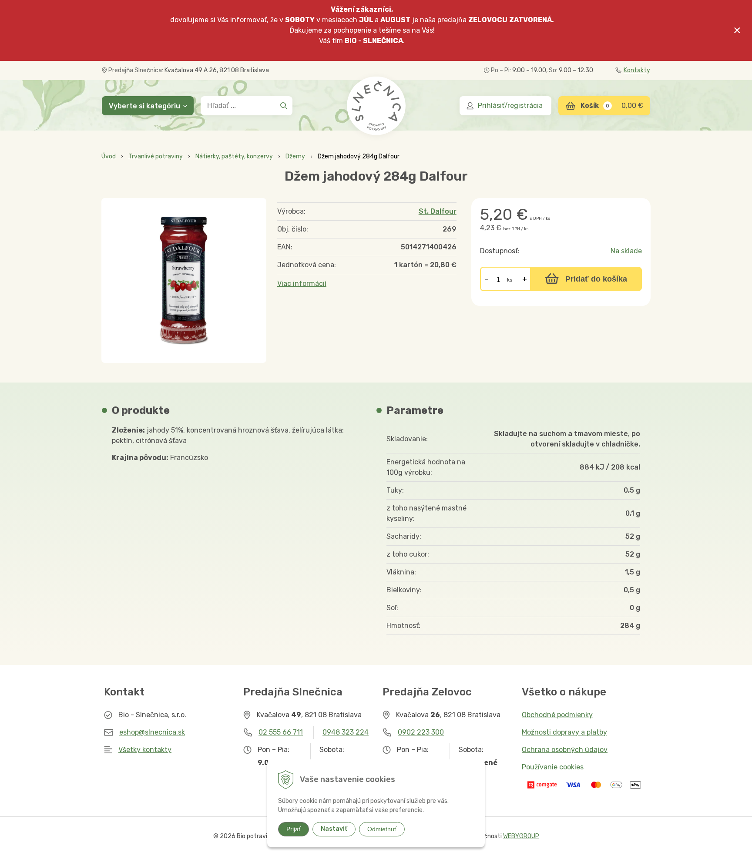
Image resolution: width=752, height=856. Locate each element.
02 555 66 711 (280, 732)
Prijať (293, 829)
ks (510, 280)
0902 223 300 (421, 732)
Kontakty (637, 70)
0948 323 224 (345, 732)
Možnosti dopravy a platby (564, 732)
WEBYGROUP (521, 836)
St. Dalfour (438, 211)
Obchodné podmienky (557, 715)
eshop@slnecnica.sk (152, 732)
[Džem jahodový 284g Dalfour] (183, 280)
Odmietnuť (381, 829)
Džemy (295, 156)
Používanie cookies (553, 767)
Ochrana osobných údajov (565, 749)
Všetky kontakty (144, 749)
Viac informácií (301, 283)
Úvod (108, 156)
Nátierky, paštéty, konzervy (234, 156)
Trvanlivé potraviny (155, 156)
